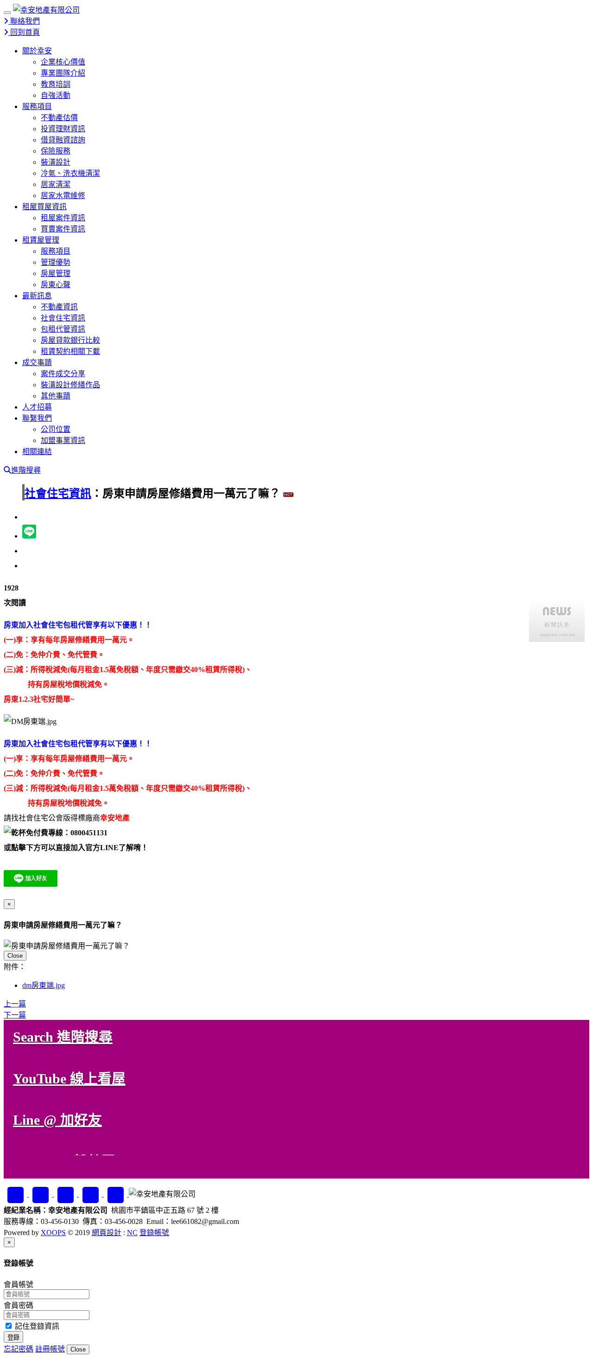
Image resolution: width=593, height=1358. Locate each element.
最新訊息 (37, 296)
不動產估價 (59, 118)
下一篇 (15, 1015)
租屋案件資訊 (63, 218)
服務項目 (37, 106)
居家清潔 (55, 184)
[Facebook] (16, 1194)
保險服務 (55, 151)
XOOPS (53, 1232)
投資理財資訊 (63, 129)
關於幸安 (37, 51)
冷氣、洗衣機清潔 (70, 173)
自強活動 (55, 95)
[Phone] (116, 1194)
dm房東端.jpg (43, 985)
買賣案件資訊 (63, 229)
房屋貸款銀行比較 (70, 340)
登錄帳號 (154, 1232)
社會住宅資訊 (63, 318)
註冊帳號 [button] (50, 1349)
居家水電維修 (63, 195)
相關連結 (37, 451)
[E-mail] (91, 1194)
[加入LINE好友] (41, 1194)
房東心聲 (55, 284)
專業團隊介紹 (63, 73)
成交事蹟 (37, 362)
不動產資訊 (59, 307)
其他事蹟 (55, 396)
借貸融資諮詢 (63, 140)
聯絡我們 (24, 21)
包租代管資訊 (63, 329)
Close (15, 955)
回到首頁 (24, 32)
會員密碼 (18, 1305)
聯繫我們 (37, 418)
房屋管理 (55, 273)
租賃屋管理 (40, 240)
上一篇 (15, 1004)
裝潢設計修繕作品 (70, 385)
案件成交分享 (63, 374)
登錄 (13, 1337)
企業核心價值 (63, 62)
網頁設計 (106, 1232)
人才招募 (37, 407)
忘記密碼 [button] (18, 1349)
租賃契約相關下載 (70, 351)
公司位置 (55, 429)
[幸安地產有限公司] (46, 10)
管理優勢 (55, 262)
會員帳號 (18, 1284)
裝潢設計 (55, 162)
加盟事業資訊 (63, 440)
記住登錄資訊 (36, 1326)
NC (132, 1232)
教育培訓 (55, 84)
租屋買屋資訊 (44, 207)
